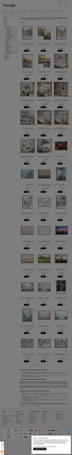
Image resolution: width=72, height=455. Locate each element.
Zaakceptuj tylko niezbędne (40, 446)
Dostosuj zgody (51, 446)
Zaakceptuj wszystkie (39, 449)
